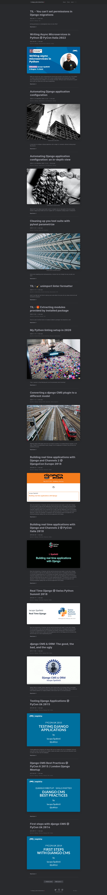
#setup (54, 100)
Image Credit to (51, 140)
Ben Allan (57, 140)
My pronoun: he (58, 891)
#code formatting (45, 292)
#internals (36, 316)
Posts (68, 2)
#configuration (49, 100)
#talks (52, 43)
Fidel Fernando (57, 205)
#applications (42, 100)
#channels (41, 469)
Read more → (33, 26)
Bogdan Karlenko (56, 270)
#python (32, 20)
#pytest (32, 230)
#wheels (41, 316)
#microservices (42, 43)
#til (39, 20)
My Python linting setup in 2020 (50, 330)
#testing (36, 230)
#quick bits (41, 230)
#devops (52, 336)
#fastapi (36, 43)
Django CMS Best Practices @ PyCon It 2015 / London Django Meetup (50, 766)
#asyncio (48, 43)
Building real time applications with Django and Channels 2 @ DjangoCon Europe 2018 (52, 460)
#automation (53, 292)
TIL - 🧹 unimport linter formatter (51, 286)
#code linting (37, 292)
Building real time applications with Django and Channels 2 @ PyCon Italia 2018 (52, 528)
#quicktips (48, 401)
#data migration (54, 401)
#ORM (40, 653)
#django (36, 20)
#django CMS (42, 401)
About (64, 2)
